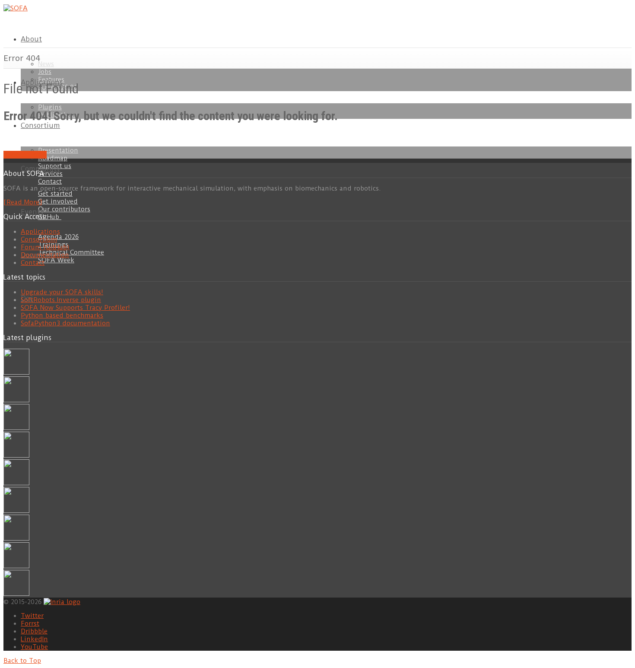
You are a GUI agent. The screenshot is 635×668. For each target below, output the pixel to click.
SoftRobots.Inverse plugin (61, 300)
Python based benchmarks (62, 315)
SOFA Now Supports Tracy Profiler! (75, 308)
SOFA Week (56, 260)
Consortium (40, 125)
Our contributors (64, 209)
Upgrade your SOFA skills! (62, 292)
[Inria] (62, 601)
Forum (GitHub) (45, 247)
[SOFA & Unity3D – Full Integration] (16, 455)
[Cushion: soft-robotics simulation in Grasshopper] (16, 372)
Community (40, 169)
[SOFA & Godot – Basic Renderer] (16, 511)
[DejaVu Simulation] (16, 400)
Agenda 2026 (58, 237)
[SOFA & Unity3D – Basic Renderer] (16, 483)
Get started (55, 193)
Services (50, 174)
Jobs (44, 72)
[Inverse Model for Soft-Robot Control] (16, 594)
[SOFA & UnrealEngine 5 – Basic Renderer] (16, 428)
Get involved (58, 201)
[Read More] (22, 202)
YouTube (34, 647)
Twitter (32, 616)
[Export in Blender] (16, 566)
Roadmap (52, 158)
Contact (50, 181)
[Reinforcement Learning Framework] (16, 538)
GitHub (49, 217)
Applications (40, 231)
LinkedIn (34, 639)
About (31, 39)
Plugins (50, 107)
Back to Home (25, 155)
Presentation (58, 150)
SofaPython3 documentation (65, 323)
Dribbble (34, 631)
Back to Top (22, 661)
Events (32, 212)
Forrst (30, 623)
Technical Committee (71, 252)
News (46, 64)
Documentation (45, 255)
